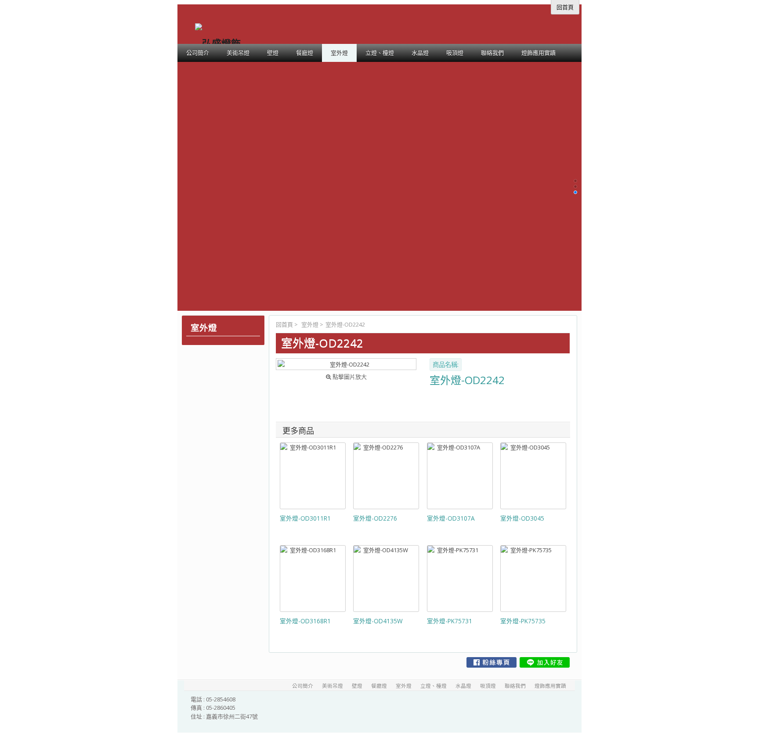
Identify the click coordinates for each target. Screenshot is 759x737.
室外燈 (309, 324)
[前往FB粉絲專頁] (491, 662)
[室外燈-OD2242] (346, 364)
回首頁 (284, 324)
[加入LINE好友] (545, 662)
